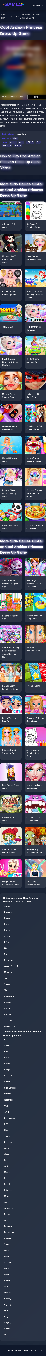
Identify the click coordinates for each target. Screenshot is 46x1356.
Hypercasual (9, 1026)
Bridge (7, 1070)
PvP (6, 1124)
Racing (7, 918)
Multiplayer (9, 972)
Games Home (4, 16)
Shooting (8, 912)
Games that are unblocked (22, 1350)
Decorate (8, 1214)
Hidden (7, 1256)
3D (5, 990)
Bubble (7, 1280)
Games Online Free (12, 966)
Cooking (8, 1002)
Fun (6, 1178)
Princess (8, 1190)
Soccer (7, 954)
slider (6, 1154)
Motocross (8, 1196)
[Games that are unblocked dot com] (13, 8)
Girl (38, 142)
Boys (6, 924)
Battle (6, 1058)
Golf (6, 1106)
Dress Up (7, 145)
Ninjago (7, 1274)
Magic (6, 1268)
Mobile (13, 142)
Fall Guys (8, 1076)
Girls (15, 16)
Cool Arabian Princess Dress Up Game (30, 16)
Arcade (7, 906)
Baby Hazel (9, 996)
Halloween (9, 1094)
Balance (7, 1238)
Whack (7, 1064)
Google (7, 1292)
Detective (8, 1226)
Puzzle (7, 930)
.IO (5, 978)
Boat (6, 1052)
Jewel (6, 1148)
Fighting (7, 1304)
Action (7, 936)
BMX (6, 1040)
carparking (8, 1100)
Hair (6, 1130)
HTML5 (30, 142)
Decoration (9, 1232)
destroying (8, 1208)
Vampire (7, 1262)
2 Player (7, 942)
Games (7, 1329)
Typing (7, 1136)
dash (6, 1286)
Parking (7, 1299)
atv (5, 1202)
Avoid (6, 1112)
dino (6, 1335)
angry (6, 1250)
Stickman (8, 1020)
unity (6, 1220)
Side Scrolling (10, 1088)
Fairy (6, 1160)
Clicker (7, 1008)
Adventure (8, 1014)
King (6, 1316)
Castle (7, 1082)
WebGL (18, 145)
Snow (6, 1244)
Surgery (7, 1323)
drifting (7, 1166)
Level (6, 1311)
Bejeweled (8, 960)
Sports (7, 984)
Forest (7, 1184)
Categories (39, 5)
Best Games (9, 1118)
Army (6, 1046)
